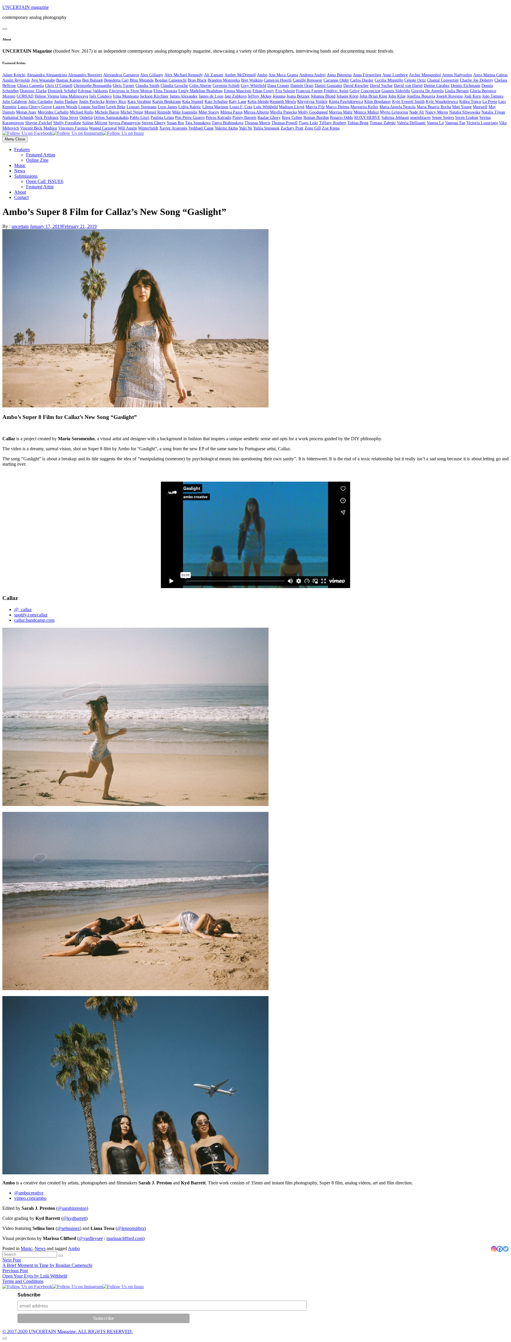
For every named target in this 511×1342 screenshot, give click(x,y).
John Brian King (373, 96)
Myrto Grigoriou (394, 112)
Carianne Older (336, 80)
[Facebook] (500, 1249)
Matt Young (462, 107)
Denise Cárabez (436, 85)
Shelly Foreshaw (67, 123)
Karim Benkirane (166, 101)
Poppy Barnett (244, 117)
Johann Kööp (347, 96)
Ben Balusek (92, 80)
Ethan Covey (263, 91)
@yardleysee (91, 1238)
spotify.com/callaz (31, 614)
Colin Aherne (200, 85)
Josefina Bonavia (421, 96)
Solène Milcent (94, 123)
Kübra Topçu (470, 101)
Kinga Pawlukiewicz (346, 101)
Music (20, 165)
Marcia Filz (315, 107)
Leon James (167, 107)
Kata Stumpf (192, 101)
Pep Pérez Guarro (190, 117)
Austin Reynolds (16, 80)
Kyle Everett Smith (408, 101)
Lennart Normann (141, 107)
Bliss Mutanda (141, 80)
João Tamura (492, 96)
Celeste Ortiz (415, 80)
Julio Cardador (40, 101)
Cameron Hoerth (278, 80)
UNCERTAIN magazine (25, 7)
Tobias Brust (357, 123)
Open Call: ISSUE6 (44, 181)
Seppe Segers (443, 117)
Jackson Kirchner (154, 96)
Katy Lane (237, 101)
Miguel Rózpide (157, 112)
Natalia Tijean (493, 112)
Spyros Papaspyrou (124, 123)
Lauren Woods (65, 107)
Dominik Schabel (62, 91)
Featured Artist (40, 186)
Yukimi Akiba (226, 128)
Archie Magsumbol (425, 75)
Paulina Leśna (162, 117)
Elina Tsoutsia (165, 91)
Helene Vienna (47, 96)
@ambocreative (28, 1192)
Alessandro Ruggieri (85, 75)
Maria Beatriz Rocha (434, 107)
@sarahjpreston (72, 1208)
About (20, 192)
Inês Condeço (100, 96)
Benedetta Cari (116, 80)
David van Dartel (408, 85)
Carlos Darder (361, 80)
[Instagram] (494, 1249)
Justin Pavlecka (91, 101)
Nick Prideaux (47, 117)
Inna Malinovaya (74, 96)
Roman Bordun (316, 117)
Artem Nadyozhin (457, 75)
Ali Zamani (213, 75)
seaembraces (420, 117)
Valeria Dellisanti (411, 123)
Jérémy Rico (116, 101)
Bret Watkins (252, 80)
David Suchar (381, 85)
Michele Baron (107, 112)
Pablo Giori (139, 117)
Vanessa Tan (455, 123)
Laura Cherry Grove (35, 107)
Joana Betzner (298, 96)
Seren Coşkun (466, 117)
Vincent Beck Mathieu (38, 128)
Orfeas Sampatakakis (111, 117)
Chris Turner (123, 85)
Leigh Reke (115, 107)
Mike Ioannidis (184, 112)
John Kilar (397, 96)
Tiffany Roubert (332, 123)
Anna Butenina (339, 75)
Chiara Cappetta (30, 85)
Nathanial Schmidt (17, 117)
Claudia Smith (147, 85)
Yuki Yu (245, 128)
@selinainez (68, 1228)
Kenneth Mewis (283, 101)
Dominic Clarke (33, 91)
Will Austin (127, 128)
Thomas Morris (257, 123)
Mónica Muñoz (366, 112)
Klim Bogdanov (377, 101)
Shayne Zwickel (38, 123)
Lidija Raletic (189, 107)
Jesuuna (279, 96)
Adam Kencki (13, 75)
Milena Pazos (231, 112)
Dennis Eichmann (465, 85)
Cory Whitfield (253, 85)
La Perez (489, 101)
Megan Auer (26, 112)
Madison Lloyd (291, 107)
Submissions (26, 176)
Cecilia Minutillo (389, 80)
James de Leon (211, 96)
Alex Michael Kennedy (183, 75)
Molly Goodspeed (313, 112)
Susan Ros (175, 123)
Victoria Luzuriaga (482, 123)
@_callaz (23, 609)
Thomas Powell (284, 123)
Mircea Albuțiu (256, 112)
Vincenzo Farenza (73, 128)
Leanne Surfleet (91, 107)
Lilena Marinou (215, 107)
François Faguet (309, 91)
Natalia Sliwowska (464, 112)
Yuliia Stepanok (266, 128)
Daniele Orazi (301, 85)
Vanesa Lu (435, 123)
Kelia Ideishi (258, 101)
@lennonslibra (130, 1228)
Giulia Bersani (457, 91)
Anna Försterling (367, 75)
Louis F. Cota (240, 107)
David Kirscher (356, 85)
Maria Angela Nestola (397, 107)
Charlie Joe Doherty (476, 80)
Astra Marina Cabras (490, 75)
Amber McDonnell (240, 75)
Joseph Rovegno (449, 96)
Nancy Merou (436, 112)
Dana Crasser (278, 85)
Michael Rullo (81, 112)
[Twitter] (506, 1249)
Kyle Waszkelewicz (442, 101)
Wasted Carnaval (103, 128)
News (19, 170)
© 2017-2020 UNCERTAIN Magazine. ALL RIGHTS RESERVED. (67, 1331)
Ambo (262, 75)
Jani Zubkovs (235, 96)
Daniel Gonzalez (328, 85)
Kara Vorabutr (139, 101)
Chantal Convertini (443, 80)
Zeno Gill (313, 128)
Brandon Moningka (224, 80)
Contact (21, 197)
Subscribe (29, 1294)
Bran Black (197, 80)
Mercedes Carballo (53, 112)
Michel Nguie (131, 112)
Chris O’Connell (58, 85)
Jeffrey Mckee (259, 96)
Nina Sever (69, 117)
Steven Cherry (154, 123)
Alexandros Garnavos (121, 75)
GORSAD (25, 96)
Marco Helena (337, 107)
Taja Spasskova (198, 123)
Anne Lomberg (395, 75)
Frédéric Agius (336, 91)
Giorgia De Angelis (427, 91)
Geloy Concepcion (365, 91)
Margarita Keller (364, 107)
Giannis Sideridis (395, 91)
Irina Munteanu (126, 96)
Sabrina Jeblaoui (395, 117)
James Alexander (184, 96)
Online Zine (37, 160)
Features (22, 149)
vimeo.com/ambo (30, 1198)
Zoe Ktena (330, 128)
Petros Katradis (218, 117)
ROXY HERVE (367, 117)
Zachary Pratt (292, 128)
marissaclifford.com (124, 1238)
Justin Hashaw (66, 101)
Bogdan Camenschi (171, 80)
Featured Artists (40, 154)
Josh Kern (472, 96)
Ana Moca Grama (283, 75)
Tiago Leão (308, 123)
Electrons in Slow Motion (130, 91)
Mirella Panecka (283, 112)
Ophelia (86, 117)
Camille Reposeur (307, 80)
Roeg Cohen (292, 117)
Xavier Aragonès (173, 128)
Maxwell (480, 107)
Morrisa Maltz (340, 112)
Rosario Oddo (341, 117)
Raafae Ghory (269, 117)
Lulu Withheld (265, 107)
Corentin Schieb (226, 85)
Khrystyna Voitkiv (312, 101)
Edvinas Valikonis (93, 91)
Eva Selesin (285, 91)
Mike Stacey (208, 112)
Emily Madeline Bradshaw (200, 91)
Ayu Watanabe (43, 80)
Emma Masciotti (237, 91)
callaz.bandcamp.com (34, 620)
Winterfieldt (148, 128)
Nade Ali (416, 112)
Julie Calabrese (14, 101)
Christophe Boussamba (92, 85)
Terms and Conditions (22, 1281)
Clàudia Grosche (174, 85)
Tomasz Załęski (383, 123)
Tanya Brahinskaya (227, 123)
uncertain (20, 226)
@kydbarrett (74, 1218)
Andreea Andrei (312, 75)
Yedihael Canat (201, 128)
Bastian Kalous (68, 80)
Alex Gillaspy (151, 75)
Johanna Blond (323, 96)
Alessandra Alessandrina (47, 75)
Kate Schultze (216, 101)
